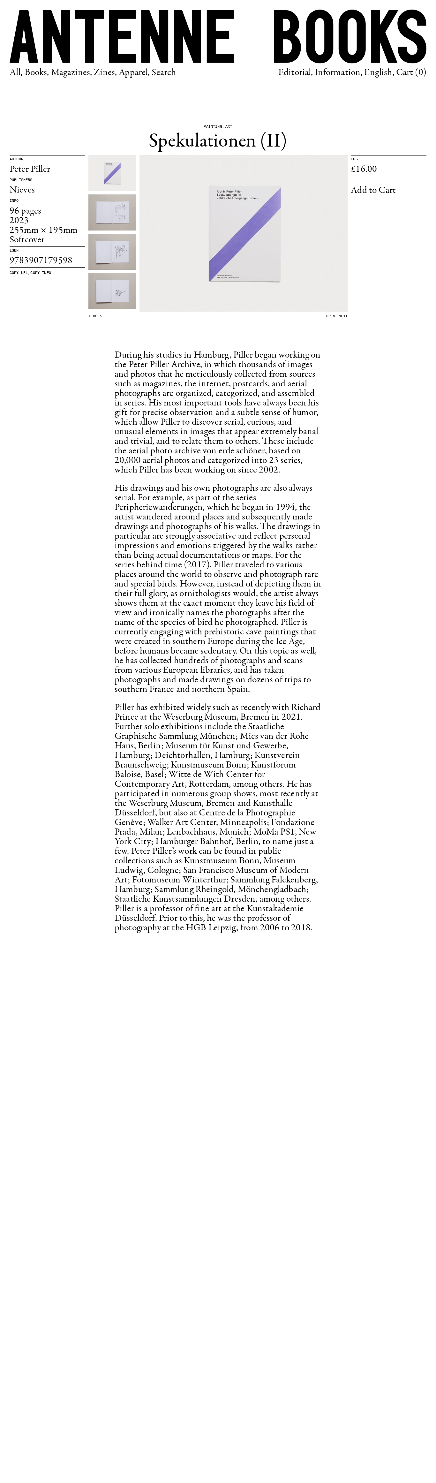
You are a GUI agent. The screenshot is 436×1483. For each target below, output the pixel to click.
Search (164, 73)
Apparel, (134, 73)
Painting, (214, 127)
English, (379, 73)
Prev (330, 316)
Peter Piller (30, 169)
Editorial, (295, 73)
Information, (338, 73)
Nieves (22, 190)
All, (16, 73)
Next (343, 316)
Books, (37, 73)
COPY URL (19, 273)
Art (228, 127)
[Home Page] (218, 37)
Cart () (411, 73)
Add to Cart (373, 190)
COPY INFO (40, 273)
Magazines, (71, 73)
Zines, (105, 73)
